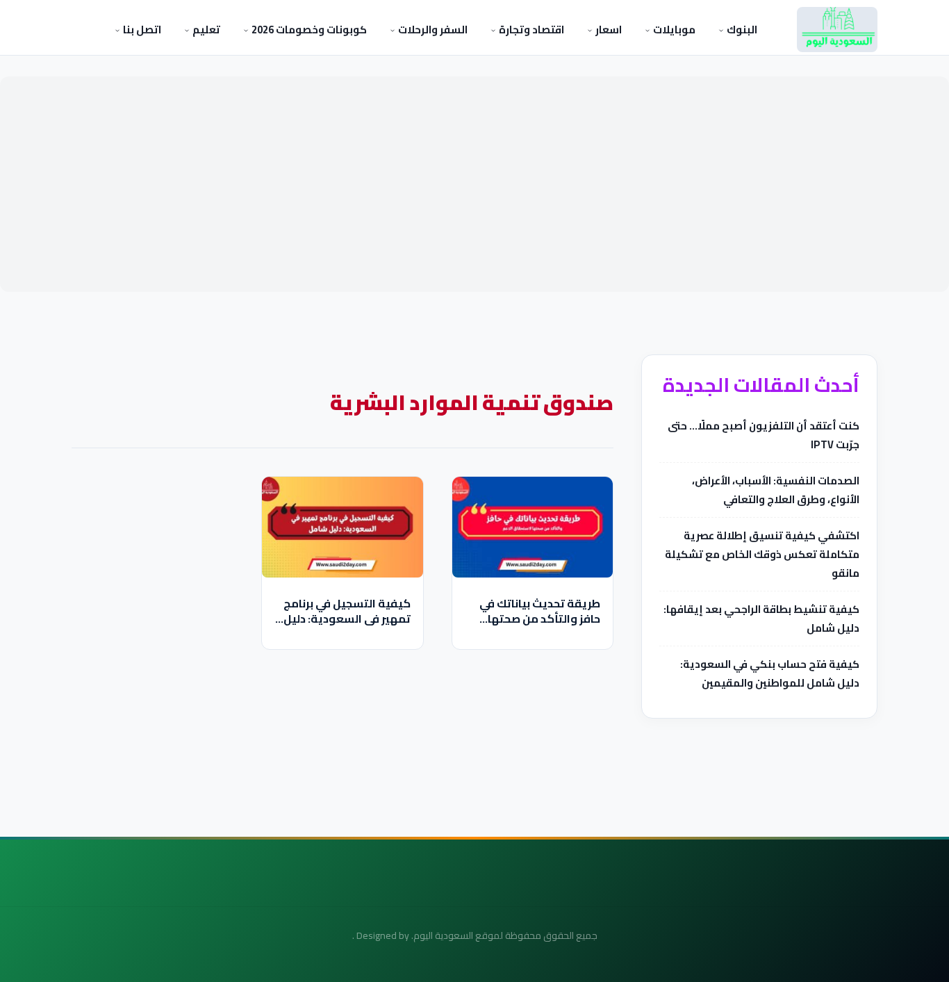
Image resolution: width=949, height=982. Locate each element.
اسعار (607, 29)
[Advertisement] (474, 184)
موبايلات (673, 29)
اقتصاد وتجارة (530, 29)
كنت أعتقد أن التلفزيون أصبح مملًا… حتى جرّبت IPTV (763, 435)
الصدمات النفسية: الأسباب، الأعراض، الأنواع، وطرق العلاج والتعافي (775, 490)
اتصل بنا (141, 29)
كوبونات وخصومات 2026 (308, 29)
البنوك (741, 29)
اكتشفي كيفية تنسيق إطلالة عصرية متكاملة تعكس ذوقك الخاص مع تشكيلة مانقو (762, 554)
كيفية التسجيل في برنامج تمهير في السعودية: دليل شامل (347, 619)
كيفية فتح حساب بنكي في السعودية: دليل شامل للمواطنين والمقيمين (769, 673)
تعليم (205, 29)
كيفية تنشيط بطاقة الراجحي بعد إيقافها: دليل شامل (761, 618)
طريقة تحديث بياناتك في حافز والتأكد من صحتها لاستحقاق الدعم (539, 619)
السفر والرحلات (432, 29)
